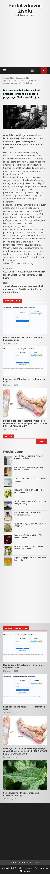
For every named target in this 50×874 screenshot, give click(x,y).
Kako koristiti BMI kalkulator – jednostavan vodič (25, 361)
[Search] (37, 70)
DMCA (36, 862)
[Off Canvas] (4, 70)
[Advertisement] (25, 595)
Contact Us (15, 862)
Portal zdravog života (25, 8)
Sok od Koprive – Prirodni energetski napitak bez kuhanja (25, 775)
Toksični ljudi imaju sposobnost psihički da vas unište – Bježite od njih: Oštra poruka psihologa (23, 287)
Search (8, 437)
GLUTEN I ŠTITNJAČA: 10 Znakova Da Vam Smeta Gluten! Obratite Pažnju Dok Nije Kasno (24, 273)
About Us (26, 862)
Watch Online (44, 70)
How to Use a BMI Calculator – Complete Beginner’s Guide (25, 319)
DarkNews (40, 868)
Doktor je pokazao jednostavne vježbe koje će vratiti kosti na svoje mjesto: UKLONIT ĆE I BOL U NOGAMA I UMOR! (25, 403)
